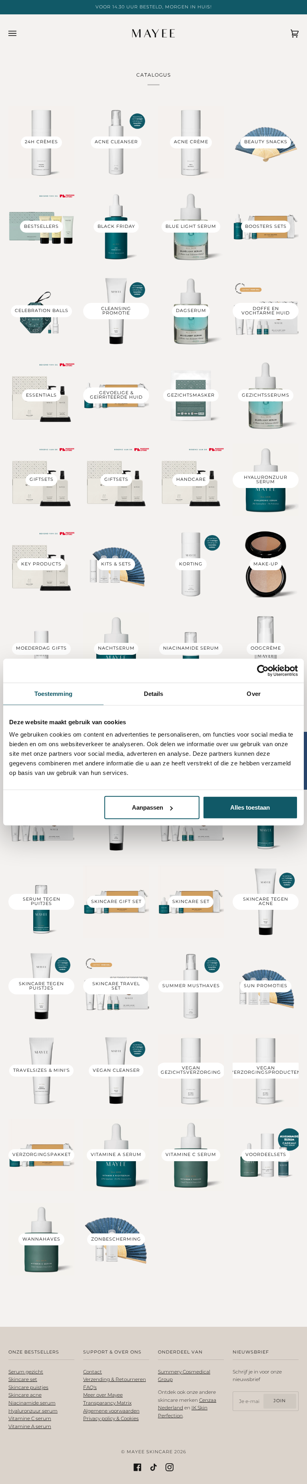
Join (279, 1400)
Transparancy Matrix (107, 1403)
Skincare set (22, 1379)
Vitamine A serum (29, 1426)
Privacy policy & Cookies (111, 1418)
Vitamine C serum (29, 1418)
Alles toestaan (250, 807)
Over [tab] (253, 693)
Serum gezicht (25, 1372)
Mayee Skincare (150, 1451)
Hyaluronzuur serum (33, 1411)
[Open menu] (20, 33)
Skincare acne (25, 1395)
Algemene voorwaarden (111, 1411)
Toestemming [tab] (53, 693)
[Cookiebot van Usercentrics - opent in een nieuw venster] (263, 670)
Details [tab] (153, 693)
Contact (92, 1372)
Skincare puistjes (28, 1387)
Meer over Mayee (103, 1395)
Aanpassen (147, 807)
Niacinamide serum (32, 1403)
